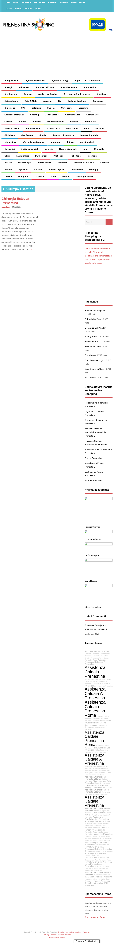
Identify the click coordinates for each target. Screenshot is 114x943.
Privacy (38, 9)
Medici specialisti (29, 149)
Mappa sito (86, 932)
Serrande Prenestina (100, 719)
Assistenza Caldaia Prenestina (95, 672)
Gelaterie (99, 128)
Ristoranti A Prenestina (103, 834)
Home (8, 3)
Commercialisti (72, 114)
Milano (9, 9)
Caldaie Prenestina (91, 681)
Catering (34, 114)
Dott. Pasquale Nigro (94, 360)
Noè (97, 634)
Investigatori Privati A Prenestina (96, 868)
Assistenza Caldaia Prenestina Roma (95, 709)
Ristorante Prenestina (92, 828)
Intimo (70, 142)
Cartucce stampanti (14, 114)
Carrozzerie (66, 108)
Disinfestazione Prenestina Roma (97, 823)
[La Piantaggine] (99, 545)
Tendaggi (93, 169)
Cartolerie (83, 108)
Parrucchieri (41, 156)
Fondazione (72, 128)
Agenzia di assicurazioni (87, 80)
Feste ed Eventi (12, 128)
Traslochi (39, 176)
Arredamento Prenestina (93, 870)
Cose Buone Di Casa (94, 369)
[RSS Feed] (108, 3)
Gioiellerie (9, 135)
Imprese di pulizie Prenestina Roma (97, 879)
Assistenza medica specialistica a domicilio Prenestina (95, 432)
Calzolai (51, 108)
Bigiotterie (9, 108)
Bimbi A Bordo (91, 341)
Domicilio (36, 121)
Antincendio (89, 87)
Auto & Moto (30, 101)
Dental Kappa (91, 581)
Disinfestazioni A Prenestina (97, 858)
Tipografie (23, 176)
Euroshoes (90, 355)
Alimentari (24, 87)
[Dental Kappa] (99, 561)
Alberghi (8, 87)
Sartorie (8, 169)
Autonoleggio (11, 101)
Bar (60, 101)
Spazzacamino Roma (95, 917)
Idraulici (43, 135)
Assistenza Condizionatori (77, 94)
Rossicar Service (92, 527)
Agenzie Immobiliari (35, 80)
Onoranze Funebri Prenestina (97, 829)
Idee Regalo (27, 135)
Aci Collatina (90, 377)
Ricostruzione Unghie (57, 937)
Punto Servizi (45, 162)
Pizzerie (8, 162)
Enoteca (74, 121)
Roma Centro (39, 3)
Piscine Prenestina (93, 458)
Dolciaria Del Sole (93, 319)
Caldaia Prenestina (101, 750)
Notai (85, 149)
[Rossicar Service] (99, 499)
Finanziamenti (33, 128)
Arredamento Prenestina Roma (101, 851)
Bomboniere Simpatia (95, 310)
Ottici (7, 156)
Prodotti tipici (25, 162)
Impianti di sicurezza (63, 135)
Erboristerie (90, 121)
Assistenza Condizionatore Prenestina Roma (97, 778)
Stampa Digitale (56, 169)
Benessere (97, 101)
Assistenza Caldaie (48, 94)
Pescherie (92, 156)
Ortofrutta (99, 149)
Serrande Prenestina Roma (94, 838)
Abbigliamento (11, 80)
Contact (28, 9)
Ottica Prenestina (93, 607)
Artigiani (28, 94)
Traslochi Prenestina (101, 866)
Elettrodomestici (55, 121)
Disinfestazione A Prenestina (95, 766)
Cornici (8, 121)
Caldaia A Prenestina (101, 845)
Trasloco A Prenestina (92, 654)
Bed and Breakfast (77, 101)
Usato (53, 176)
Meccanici (9, 149)
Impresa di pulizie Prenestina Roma (97, 836)
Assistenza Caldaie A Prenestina (94, 759)
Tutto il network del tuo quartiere (69, 932)
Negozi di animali (68, 149)
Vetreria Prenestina (94, 480)
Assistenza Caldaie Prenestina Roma (94, 738)
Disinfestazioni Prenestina (101, 877)
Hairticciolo (102, 629)
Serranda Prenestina (100, 656)
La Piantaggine (92, 555)
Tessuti (8, 176)
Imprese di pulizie (89, 135)
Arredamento (11, 94)
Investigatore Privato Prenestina (98, 788)
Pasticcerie (59, 156)
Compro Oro (92, 114)
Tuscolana (52, 3)
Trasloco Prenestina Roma (94, 775)
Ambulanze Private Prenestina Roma (98, 679)
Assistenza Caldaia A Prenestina (95, 693)
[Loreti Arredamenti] (99, 532)
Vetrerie (65, 176)
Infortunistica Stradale (33, 142)
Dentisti (22, 121)
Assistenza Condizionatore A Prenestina (98, 873)
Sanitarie (104, 162)
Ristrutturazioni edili (84, 162)
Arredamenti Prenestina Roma (95, 826)
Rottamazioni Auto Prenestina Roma (97, 771)
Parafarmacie (22, 156)
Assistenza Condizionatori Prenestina (97, 818)
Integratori (56, 142)
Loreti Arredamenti (93, 539)
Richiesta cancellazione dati (61, 935)
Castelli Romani (78, 3)
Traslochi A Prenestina (101, 768)
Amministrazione (68, 87)
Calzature (36, 108)
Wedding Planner (84, 176)
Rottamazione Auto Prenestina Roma (98, 860)
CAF (23, 108)
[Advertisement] (74, 52)
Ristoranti (63, 162)
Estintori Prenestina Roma (94, 658)
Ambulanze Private (44, 87)
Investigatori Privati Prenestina (95, 752)
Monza (16, 3)
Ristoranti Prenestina (92, 721)
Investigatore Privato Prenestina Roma (98, 722)
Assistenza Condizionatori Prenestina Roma (97, 791)
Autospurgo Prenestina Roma (97, 821)
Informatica (10, 142)
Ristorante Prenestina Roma (97, 651)
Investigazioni (87, 142)
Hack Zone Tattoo (93, 346)
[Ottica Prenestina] (99, 586)
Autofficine (102, 94)
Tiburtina (64, 3)
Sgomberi (23, 169)
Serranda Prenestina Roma (94, 855)
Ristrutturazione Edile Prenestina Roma (98, 782)
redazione (5, 207)
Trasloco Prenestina (100, 794)
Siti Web (38, 169)
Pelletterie (76, 156)
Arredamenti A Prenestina (103, 686)
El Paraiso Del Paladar (95, 328)
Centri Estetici (52, 114)
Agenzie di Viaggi (60, 80)
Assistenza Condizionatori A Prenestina (97, 809)
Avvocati (47, 101)
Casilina (18, 9)
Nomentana (26, 3)
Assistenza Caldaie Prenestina (94, 801)
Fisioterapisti (53, 128)
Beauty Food (91, 336)
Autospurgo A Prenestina (95, 853)
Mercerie (49, 149)
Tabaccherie (77, 169)
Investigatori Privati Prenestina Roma (98, 773)
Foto (86, 128)
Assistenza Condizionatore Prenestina (97, 784)
